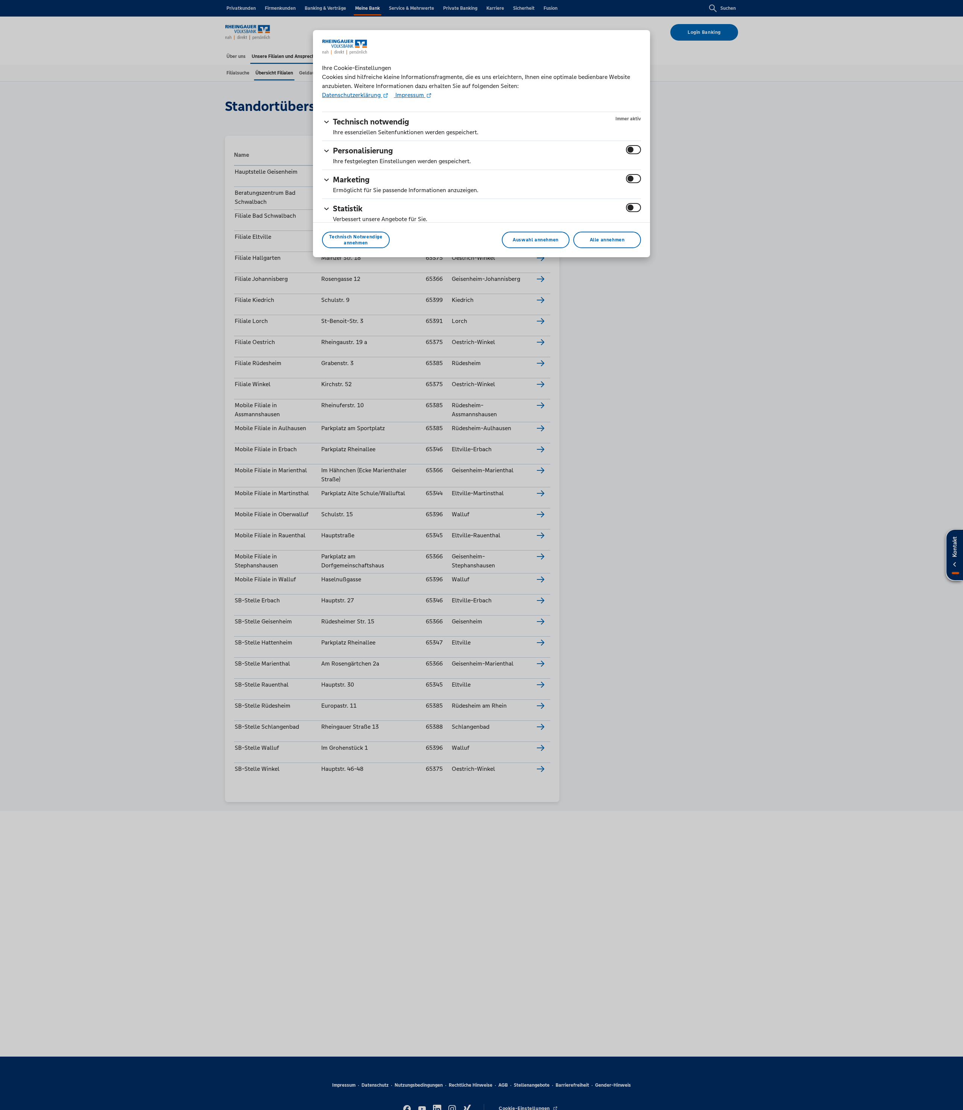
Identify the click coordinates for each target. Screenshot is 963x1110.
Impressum (409, 95)
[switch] (633, 149)
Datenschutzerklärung (352, 95)
